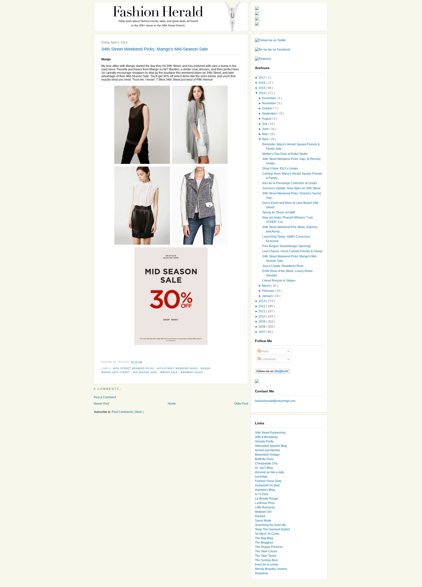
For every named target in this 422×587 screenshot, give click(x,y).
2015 (262, 88)
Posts (265, 351)
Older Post (241, 403)
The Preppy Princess (269, 547)
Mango (206, 368)
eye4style (261, 476)
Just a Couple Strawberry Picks (283, 266)
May (265, 134)
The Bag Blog (264, 538)
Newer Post (101, 403)
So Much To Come (267, 533)
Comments (268, 359)
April (265, 139)
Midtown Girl (263, 512)
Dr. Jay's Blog (264, 468)
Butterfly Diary (264, 459)
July (265, 124)
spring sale (169, 372)
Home (172, 403)
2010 (262, 316)
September (269, 113)
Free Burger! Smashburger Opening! (286, 246)
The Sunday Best (266, 560)
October (267, 108)
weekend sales (191, 372)
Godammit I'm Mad (267, 485)
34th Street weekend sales (178, 368)
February (268, 291)
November (269, 103)
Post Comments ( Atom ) (128, 412)
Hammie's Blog (265, 490)
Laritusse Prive (265, 503)
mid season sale (145, 372)
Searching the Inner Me (270, 525)
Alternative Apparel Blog (271, 446)
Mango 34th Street (116, 372)
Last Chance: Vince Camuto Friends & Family (292, 251)
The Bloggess (264, 542)
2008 (262, 326)
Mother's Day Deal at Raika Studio (285, 154)
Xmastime (261, 573)
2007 (262, 332)
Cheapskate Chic (266, 463)
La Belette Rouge (266, 498)
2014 (262, 93)
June (265, 129)
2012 (262, 306)
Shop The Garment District (272, 529)
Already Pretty (264, 441)
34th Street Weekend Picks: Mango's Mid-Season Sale (154, 49)
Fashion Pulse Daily (268, 481)
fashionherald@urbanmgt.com (275, 401)
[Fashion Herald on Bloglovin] (272, 372)
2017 (262, 77)
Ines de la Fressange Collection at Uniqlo (289, 183)
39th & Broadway (266, 437)
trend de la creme (266, 564)
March (266, 285)
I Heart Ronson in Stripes (278, 280)
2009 (262, 321)
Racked (260, 516)
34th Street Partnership (270, 432)
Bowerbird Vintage (267, 454)
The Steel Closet (266, 551)
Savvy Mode (263, 520)
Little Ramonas (265, 507)
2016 (262, 82)
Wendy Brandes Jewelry (271, 569)
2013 (262, 301)
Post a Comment (105, 397)
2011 (262, 311)
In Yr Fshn (261, 494)
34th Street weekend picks (134, 368)
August (267, 118)
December (269, 98)
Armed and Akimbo (267, 450)
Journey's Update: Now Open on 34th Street (291, 188)
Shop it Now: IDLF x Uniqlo (280, 168)
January (268, 296)
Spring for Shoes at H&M (278, 212)
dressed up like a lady (269, 472)
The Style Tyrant (265, 555)
